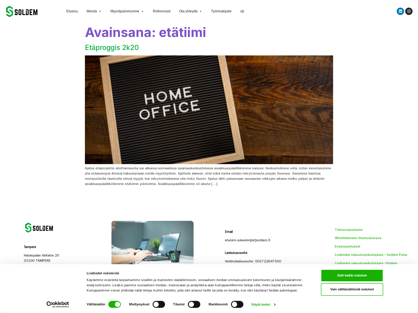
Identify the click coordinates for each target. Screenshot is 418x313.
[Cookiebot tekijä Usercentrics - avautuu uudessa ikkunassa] (58, 304)
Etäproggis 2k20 (112, 47)
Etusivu (72, 11)
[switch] (159, 304)
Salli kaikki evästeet (352, 275)
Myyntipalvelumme (124, 11)
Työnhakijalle (221, 11)
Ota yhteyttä (188, 11)
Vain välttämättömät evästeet (352, 289)
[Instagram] (409, 11)
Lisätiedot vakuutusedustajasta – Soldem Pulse (371, 254)
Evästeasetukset (347, 246)
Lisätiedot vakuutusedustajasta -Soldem (366, 263)
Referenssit (161, 11)
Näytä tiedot (260, 304)
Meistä (92, 11)
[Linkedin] (400, 11)
